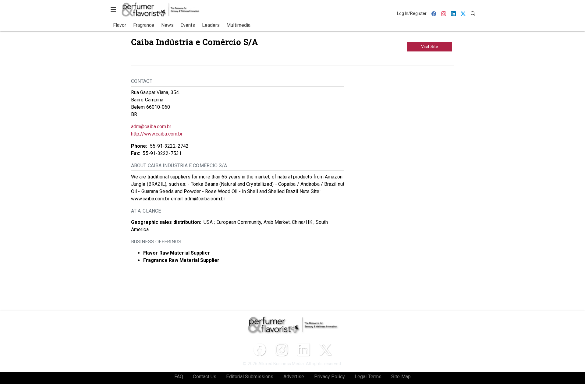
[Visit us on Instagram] (281, 349)
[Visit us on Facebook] (260, 349)
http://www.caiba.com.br (157, 134)
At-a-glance (146, 211)
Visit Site (429, 46)
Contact (141, 81)
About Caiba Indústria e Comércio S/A (179, 165)
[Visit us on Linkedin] (303, 349)
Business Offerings (156, 242)
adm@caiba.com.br (151, 126)
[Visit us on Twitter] (325, 349)
